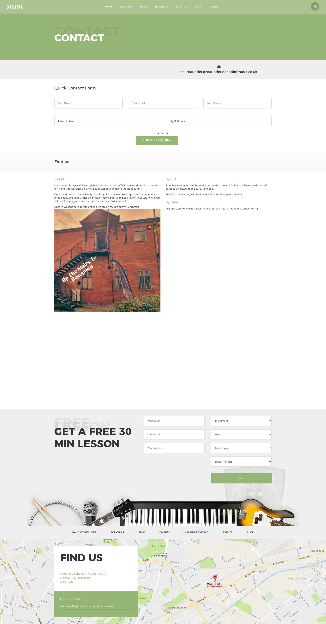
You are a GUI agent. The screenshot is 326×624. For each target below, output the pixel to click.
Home (109, 7)
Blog (142, 532)
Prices (143, 7)
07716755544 (70, 599)
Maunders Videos (196, 532)
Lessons (125, 7)
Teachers (161, 7)
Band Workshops (84, 532)
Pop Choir (117, 532)
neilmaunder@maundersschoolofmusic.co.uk (86, 606)
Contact (215, 7)
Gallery (164, 532)
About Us (181, 7)
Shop (198, 7)
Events (227, 532)
